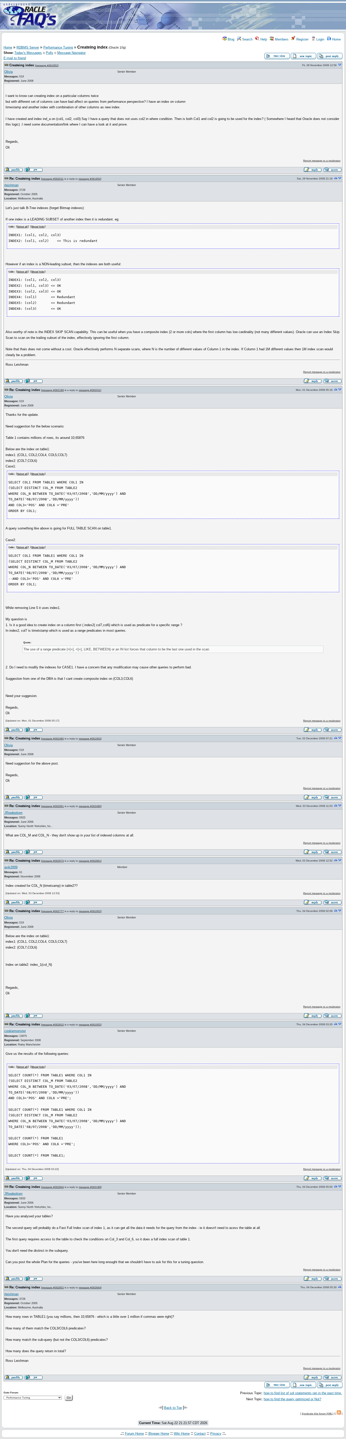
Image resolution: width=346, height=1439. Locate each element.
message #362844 (53, 1187)
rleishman (11, 185)
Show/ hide (37, 226)
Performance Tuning (58, 47)
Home (336, 39)
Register (302, 39)
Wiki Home (182, 1433)
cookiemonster (15, 1031)
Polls (49, 53)
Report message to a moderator (321, 160)
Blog (230, 39)
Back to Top (173, 1408)
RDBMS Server (27, 47)
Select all (22, 226)
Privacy (215, 1433)
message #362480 (53, 738)
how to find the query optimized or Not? (292, 1399)
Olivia (8, 72)
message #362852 (53, 1287)
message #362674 (53, 860)
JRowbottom (13, 813)
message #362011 (53, 178)
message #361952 (47, 65)
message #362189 (53, 390)
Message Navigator (71, 53)
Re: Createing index (24, 178)
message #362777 (53, 911)
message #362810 (53, 1024)
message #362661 (53, 806)
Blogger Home (158, 1433)
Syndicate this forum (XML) (317, 1413)
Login (319, 39)
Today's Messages (28, 53)
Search (247, 39)
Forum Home (134, 1433)
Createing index (21, 65)
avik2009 (10, 867)
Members (281, 39)
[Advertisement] (203, 16)
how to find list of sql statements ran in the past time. (303, 1393)
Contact (200, 1433)
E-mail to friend (15, 58)
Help (263, 39)
